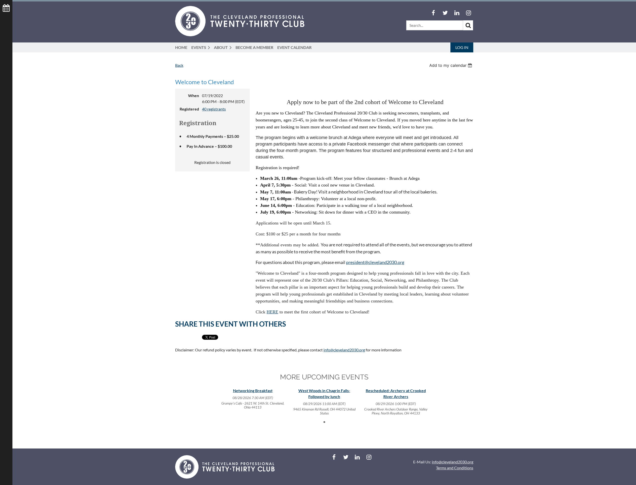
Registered (189, 109)
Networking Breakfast (253, 390)
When (193, 95)
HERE (272, 311)
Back (179, 65)
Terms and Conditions (454, 467)
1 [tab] (324, 422)
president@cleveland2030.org (375, 262)
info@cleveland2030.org (344, 349)
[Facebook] (433, 13)
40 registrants (214, 109)
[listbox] (451, 65)
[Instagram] (468, 13)
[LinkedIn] (457, 13)
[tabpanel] (252, 399)
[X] (445, 13)
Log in (461, 47)
